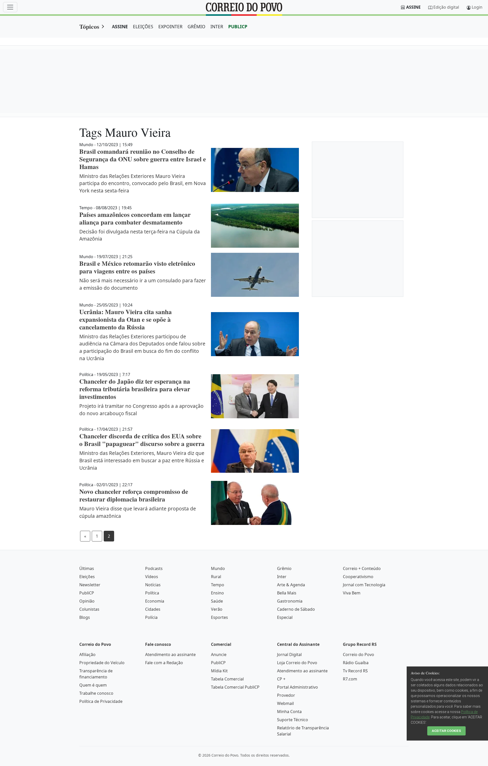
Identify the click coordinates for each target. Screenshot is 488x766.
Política (152, 593)
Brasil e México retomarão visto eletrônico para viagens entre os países (137, 267)
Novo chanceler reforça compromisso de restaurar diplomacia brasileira (133, 495)
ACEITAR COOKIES (446, 731)
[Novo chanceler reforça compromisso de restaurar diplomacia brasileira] (255, 503)
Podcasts (154, 568)
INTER (216, 26)
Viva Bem (351, 593)
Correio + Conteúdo (362, 568)
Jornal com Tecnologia (364, 585)
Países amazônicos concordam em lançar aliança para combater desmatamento (135, 218)
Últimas (86, 568)
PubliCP (86, 593)
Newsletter (89, 585)
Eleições (87, 576)
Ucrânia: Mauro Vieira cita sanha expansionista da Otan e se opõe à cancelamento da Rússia (125, 319)
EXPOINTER (170, 26)
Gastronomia (289, 601)
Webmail (285, 703)
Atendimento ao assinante (170, 654)
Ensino (217, 593)
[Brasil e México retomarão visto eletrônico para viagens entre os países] (255, 275)
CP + (281, 679)
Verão (216, 609)
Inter (281, 576)
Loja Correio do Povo (297, 662)
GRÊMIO (196, 26)
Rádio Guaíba (356, 662)
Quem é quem (93, 685)
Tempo (217, 585)
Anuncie (218, 654)
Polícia (151, 617)
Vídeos (151, 576)
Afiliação (87, 654)
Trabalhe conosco (96, 693)
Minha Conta (289, 711)
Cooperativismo (358, 576)
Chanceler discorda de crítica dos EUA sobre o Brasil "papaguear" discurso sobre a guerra (142, 439)
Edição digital (446, 7)
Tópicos (89, 26)
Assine (413, 7)
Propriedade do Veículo (102, 662)
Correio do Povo (358, 654)
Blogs (84, 617)
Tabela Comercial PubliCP (235, 687)
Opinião (87, 601)
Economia (154, 601)
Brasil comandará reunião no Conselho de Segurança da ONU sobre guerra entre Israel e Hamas (142, 159)
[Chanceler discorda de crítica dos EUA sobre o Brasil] (255, 451)
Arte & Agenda (291, 585)
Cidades (152, 609)
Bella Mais (286, 593)
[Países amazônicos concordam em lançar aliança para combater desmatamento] (255, 226)
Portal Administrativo (297, 687)
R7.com (350, 679)
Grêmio (284, 568)
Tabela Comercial (227, 679)
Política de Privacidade (101, 701)
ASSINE (120, 26)
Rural (216, 576)
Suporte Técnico (292, 719)
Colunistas (89, 609)
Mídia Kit (219, 671)
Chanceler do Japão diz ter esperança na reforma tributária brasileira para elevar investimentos (134, 389)
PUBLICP (237, 26)
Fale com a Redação (164, 662)
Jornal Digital (289, 654)
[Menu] (10, 7)
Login (477, 7)
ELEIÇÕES (143, 26)
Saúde (217, 601)
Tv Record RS (355, 671)
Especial (285, 617)
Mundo (218, 568)
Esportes (219, 617)
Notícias (153, 585)
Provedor (286, 695)
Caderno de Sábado (296, 609)
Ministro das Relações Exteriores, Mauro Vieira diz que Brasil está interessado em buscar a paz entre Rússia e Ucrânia (141, 460)
